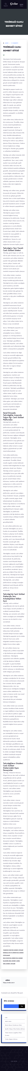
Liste (6, 1017)
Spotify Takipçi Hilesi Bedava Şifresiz (15, 1029)
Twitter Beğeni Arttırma (11, 1039)
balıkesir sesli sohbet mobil (11, 961)
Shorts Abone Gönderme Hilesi (13, 1025)
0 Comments (14, 43)
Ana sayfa (14, 1061)
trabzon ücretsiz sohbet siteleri (13, 950)
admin (6, 43)
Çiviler (14, 3)
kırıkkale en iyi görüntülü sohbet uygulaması (13, 954)
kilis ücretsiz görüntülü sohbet (13, 958)
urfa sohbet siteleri (9, 963)
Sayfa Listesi (8, 1021)
